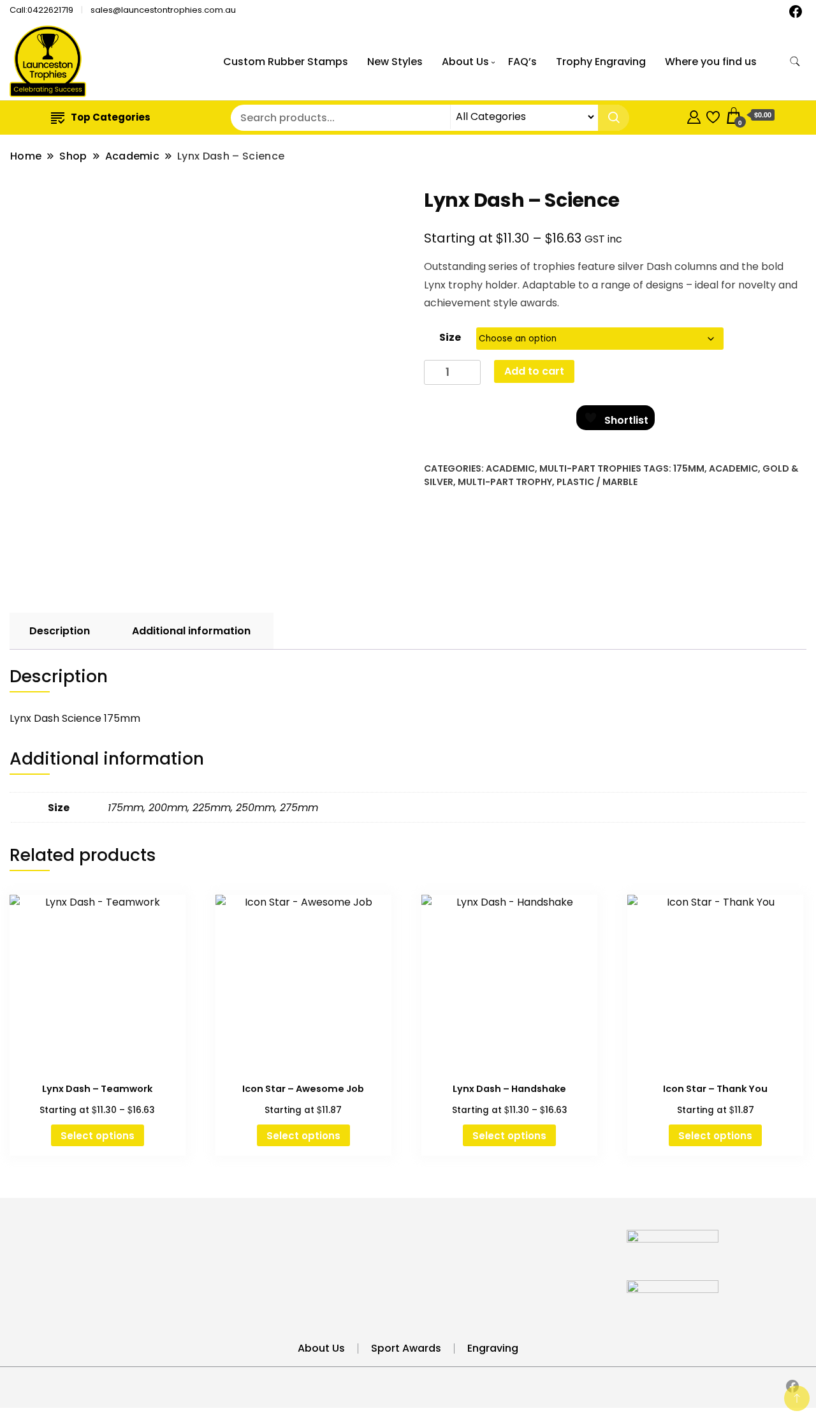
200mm (168, 807)
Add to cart (534, 371)
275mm (299, 807)
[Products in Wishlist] (713, 115)
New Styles (395, 61)
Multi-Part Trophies (590, 468)
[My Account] (694, 115)
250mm (255, 807)
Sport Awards (406, 1348)
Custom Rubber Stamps (285, 61)
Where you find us (711, 61)
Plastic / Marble (597, 481)
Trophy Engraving (601, 61)
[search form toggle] (794, 61)
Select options (98, 1135)
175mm (688, 468)
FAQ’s (522, 61)
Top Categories (110, 117)
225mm (212, 807)
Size (450, 337)
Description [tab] (59, 631)
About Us (465, 61)
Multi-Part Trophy (505, 481)
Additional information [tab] (191, 631)
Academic (510, 468)
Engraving (492, 1348)
